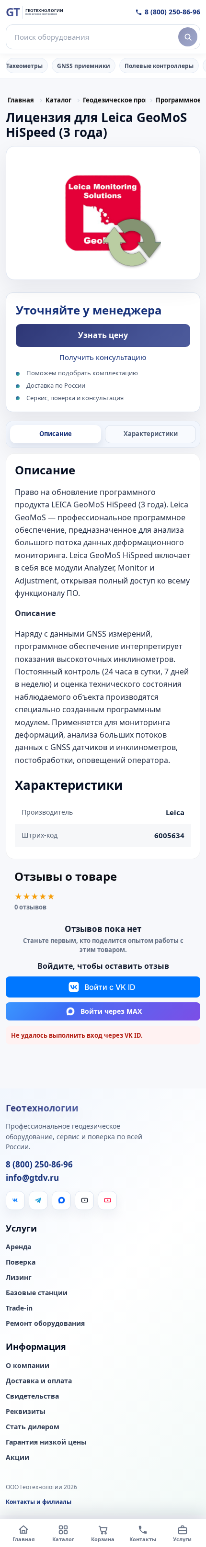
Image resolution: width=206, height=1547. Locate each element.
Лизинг (19, 1277)
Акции (17, 1457)
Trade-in (19, 1308)
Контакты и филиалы (38, 1502)
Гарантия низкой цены (46, 1442)
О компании (27, 1365)
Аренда (18, 1247)
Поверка (20, 1262)
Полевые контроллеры (159, 66)
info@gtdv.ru (32, 1178)
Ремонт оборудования (45, 1323)
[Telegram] (38, 1200)
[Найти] (187, 36)
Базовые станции (37, 1293)
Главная (21, 100)
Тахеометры (24, 66)
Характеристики (151, 433)
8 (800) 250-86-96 (172, 11)
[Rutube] (84, 1200)
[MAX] (61, 1200)
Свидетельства (32, 1396)
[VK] (15, 1200)
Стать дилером (32, 1427)
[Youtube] (107, 1200)
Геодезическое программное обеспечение (114, 100)
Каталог (58, 100)
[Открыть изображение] (103, 213)
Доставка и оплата (39, 1381)
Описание (55, 433)
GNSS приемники (83, 66)
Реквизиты (26, 1411)
